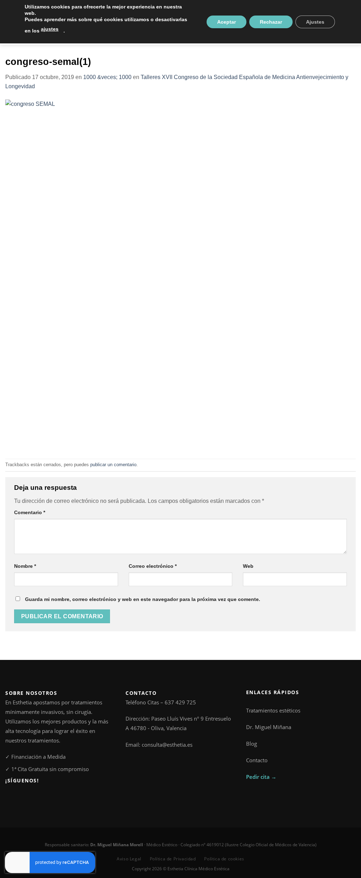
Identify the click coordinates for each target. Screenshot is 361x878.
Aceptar (226, 22)
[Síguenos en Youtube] (33, 796)
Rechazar (271, 22)
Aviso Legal (129, 859)
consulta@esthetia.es (167, 744)
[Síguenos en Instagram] (17, 796)
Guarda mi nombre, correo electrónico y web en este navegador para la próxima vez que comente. (142, 599)
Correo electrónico (153, 566)
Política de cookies (224, 859)
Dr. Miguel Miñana (268, 726)
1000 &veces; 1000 (107, 77)
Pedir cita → (261, 776)
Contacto (257, 760)
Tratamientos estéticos (273, 710)
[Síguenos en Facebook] (9, 796)
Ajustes (315, 22)
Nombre (25, 566)
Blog (251, 743)
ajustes (50, 29)
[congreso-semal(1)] (180, 274)
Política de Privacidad (173, 859)
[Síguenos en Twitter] (25, 796)
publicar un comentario (113, 464)
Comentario (29, 512)
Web (248, 566)
